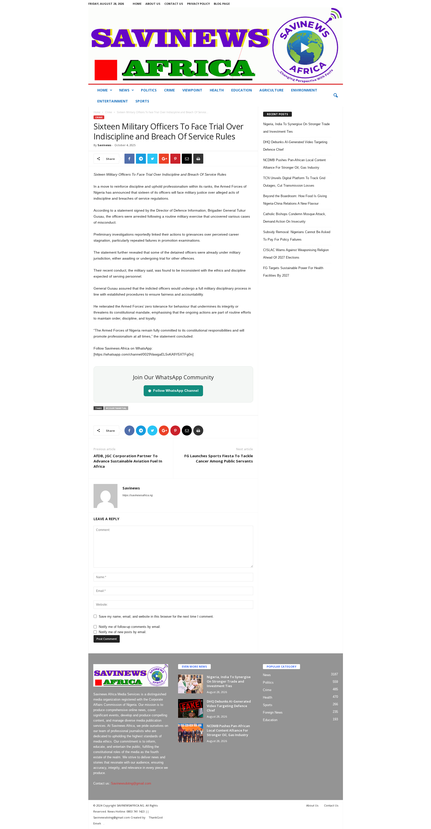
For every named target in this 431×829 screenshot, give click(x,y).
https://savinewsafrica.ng (137, 495)
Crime (169, 90)
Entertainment (112, 101)
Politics (149, 90)
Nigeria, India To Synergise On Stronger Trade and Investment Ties (229, 681)
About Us (152, 3)
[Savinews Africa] (215, 45)
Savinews (104, 145)
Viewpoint (192, 90)
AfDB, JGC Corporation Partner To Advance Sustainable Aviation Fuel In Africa (128, 461)
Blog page (222, 3)
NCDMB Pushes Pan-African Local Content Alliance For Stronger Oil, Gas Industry (228, 730)
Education (241, 90)
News (124, 90)
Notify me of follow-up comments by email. (130, 627)
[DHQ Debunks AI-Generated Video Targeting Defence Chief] (190, 708)
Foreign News (273, 712)
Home (137, 3)
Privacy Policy (198, 3)
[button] (335, 95)
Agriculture (271, 90)
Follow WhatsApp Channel (173, 391)
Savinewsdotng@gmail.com (131, 783)
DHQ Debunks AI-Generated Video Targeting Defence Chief (229, 706)
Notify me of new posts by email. (122, 632)
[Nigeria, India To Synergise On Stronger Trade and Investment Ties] (190, 684)
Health (217, 90)
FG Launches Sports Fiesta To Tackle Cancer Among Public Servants (218, 458)
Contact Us (173, 3)
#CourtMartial (116, 408)
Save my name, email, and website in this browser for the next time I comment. (156, 616)
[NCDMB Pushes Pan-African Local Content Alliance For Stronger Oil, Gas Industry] (190, 733)
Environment (304, 90)
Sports (142, 101)
